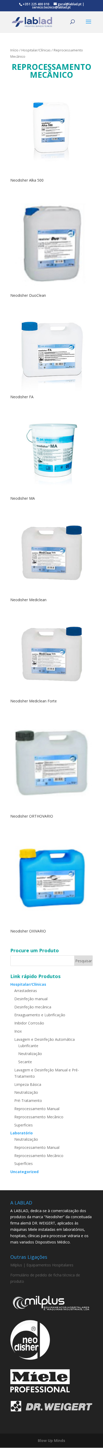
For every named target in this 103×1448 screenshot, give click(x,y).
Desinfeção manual (31, 998)
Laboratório (21, 1132)
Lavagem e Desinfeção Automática (44, 1039)
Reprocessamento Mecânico (38, 1116)
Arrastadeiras (25, 990)
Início (14, 50)
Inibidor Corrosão (29, 1023)
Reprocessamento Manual (36, 1108)
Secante (25, 1061)
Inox (18, 1031)
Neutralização (30, 1053)
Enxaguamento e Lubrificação (39, 1014)
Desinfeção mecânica (32, 1006)
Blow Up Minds (51, 1440)
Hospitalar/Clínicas (36, 50)
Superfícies (23, 1163)
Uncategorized (24, 1171)
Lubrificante (28, 1045)
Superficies (23, 1125)
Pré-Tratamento (28, 1100)
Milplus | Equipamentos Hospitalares (41, 1264)
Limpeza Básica (27, 1084)
